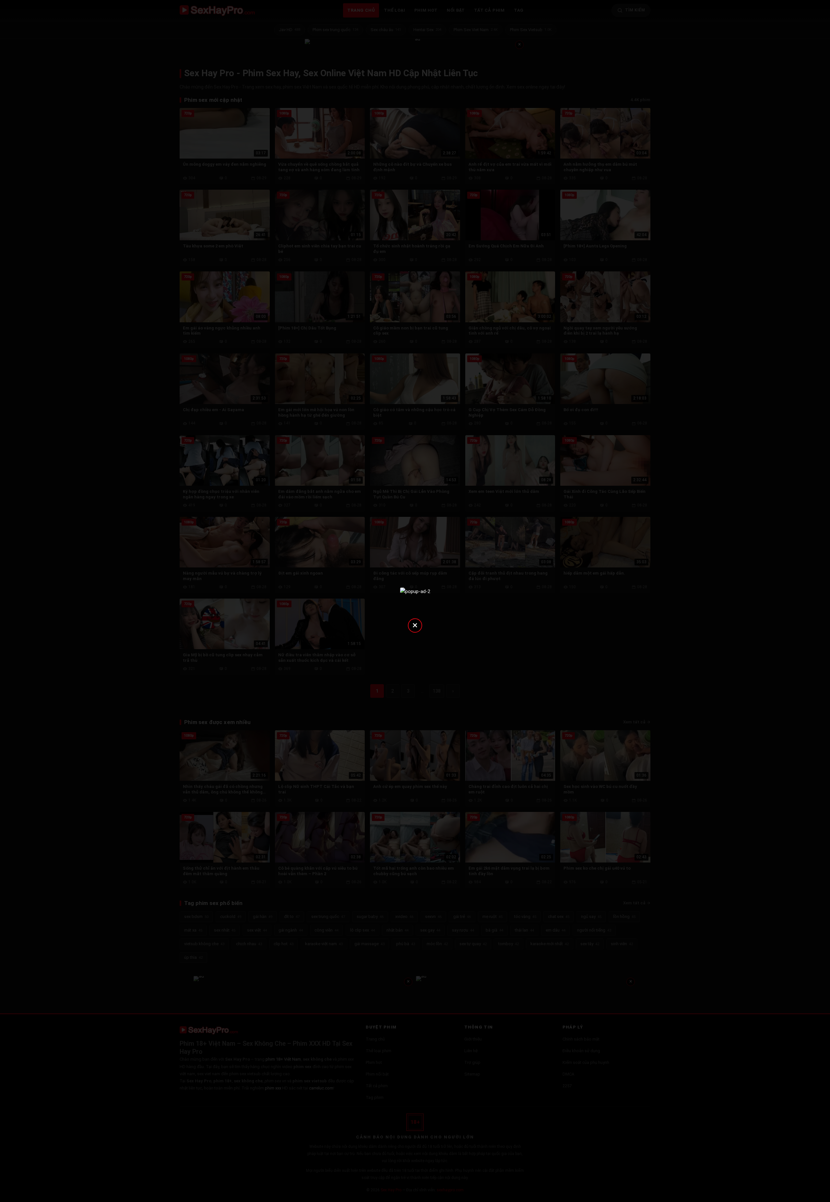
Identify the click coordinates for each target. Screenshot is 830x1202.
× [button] (415, 625)
